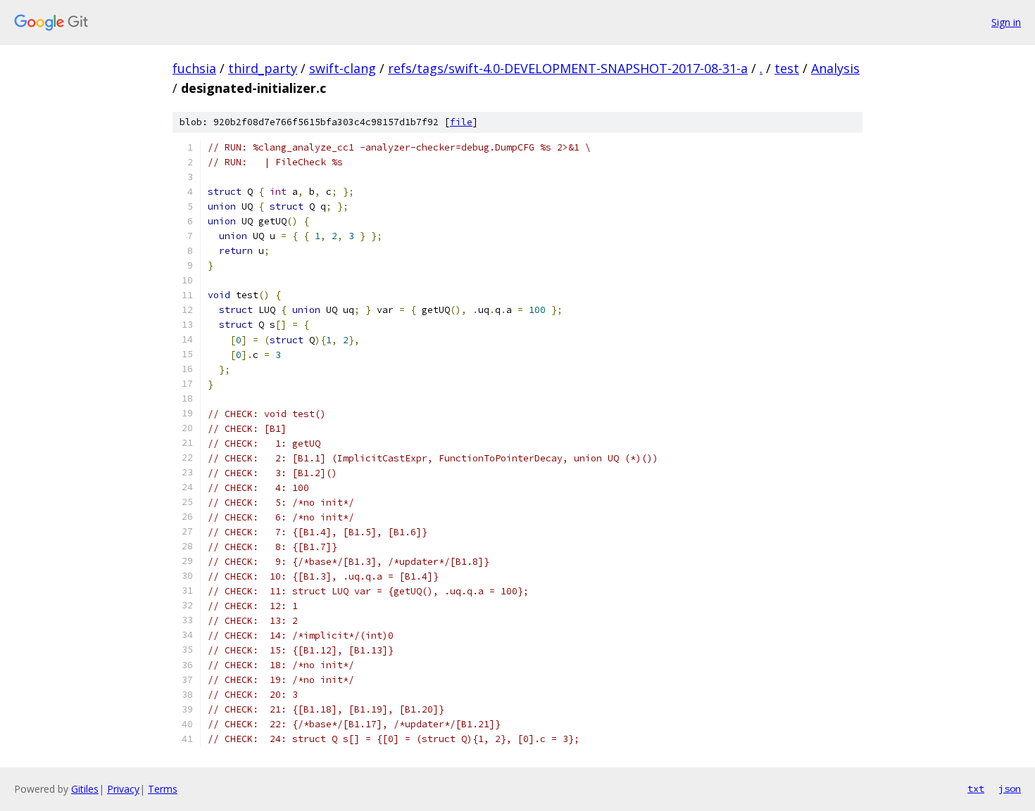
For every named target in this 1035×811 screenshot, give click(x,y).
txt (975, 788)
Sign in (1006, 22)
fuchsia (194, 68)
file (461, 122)
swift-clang (342, 68)
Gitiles (85, 789)
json (1009, 788)
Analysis (835, 68)
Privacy (123, 789)
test (786, 68)
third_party (262, 68)
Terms (162, 789)
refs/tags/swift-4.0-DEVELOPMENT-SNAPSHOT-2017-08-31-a (568, 68)
